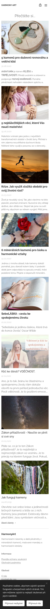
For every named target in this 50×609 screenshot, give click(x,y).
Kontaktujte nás (8, 579)
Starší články (7, 523)
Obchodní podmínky (11, 562)
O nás (4, 576)
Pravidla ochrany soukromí (14, 559)
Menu (46, 5)
